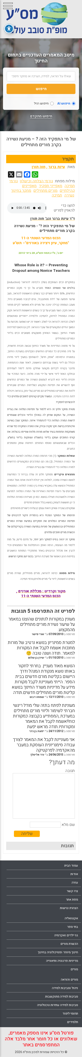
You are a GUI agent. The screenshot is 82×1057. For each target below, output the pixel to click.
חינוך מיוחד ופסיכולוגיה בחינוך (58, 952)
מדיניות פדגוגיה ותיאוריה (62, 960)
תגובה (70, 771)
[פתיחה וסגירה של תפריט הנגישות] (9, 28)
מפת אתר (72, 899)
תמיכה (57, 195)
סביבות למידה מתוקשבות (61, 996)
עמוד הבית (71, 865)
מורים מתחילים (45, 190)
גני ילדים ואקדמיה (66, 935)
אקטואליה (71, 918)
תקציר (68, 159)
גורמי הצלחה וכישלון (36, 181)
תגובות (67, 846)
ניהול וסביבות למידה (65, 988)
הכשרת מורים (69, 943)
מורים (74, 969)
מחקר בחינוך (21, 190)
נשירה (69, 195)
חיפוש (41, 89)
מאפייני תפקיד (50, 186)
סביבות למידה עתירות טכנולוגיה (57, 1005)
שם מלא (68, 824)
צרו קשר (72, 891)
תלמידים (72, 1022)
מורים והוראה (69, 979)
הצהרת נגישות (69, 908)
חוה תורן (38, 167)
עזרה (75, 882)
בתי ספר (72, 926)
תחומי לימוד (70, 1013)
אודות (74, 874)
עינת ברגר (56, 167)
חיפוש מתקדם (41, 116)
